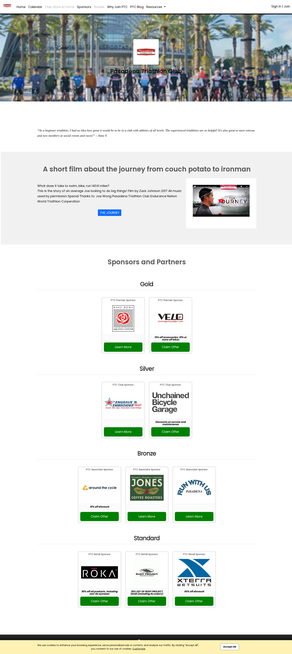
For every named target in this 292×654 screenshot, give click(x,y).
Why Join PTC (117, 7)
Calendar (35, 7)
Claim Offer (170, 347)
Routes (99, 7)
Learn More (123, 347)
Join (287, 6)
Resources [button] (154, 7)
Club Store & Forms (59, 7)
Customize (138, 648)
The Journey (109, 213)
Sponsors (84, 7)
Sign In (276, 6)
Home (21, 7)
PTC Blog (137, 7)
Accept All (229, 646)
